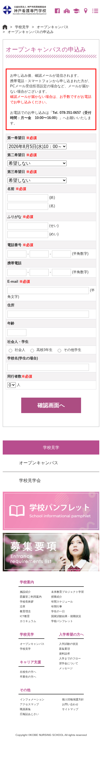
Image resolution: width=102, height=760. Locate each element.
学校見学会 (30, 480)
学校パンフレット (62, 621)
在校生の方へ (67, 10)
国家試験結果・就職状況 (66, 616)
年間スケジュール (62, 601)
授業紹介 (56, 596)
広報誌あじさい (29, 714)
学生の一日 (58, 611)
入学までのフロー (70, 658)
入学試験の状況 (68, 643)
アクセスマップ (86, 10)
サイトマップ (70, 709)
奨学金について (68, 663)
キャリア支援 (30, 662)
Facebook (57, 10)
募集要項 (64, 648)
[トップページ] (5, 26)
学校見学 (22, 27)
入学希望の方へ (71, 634)
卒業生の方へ (76, 10)
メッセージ (66, 668)
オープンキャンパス (53, 27)
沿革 (22, 606)
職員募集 (25, 709)
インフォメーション (32, 699)
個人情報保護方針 (73, 699)
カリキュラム (28, 621)
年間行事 (56, 606)
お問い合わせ (70, 704)
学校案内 (27, 582)
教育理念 (25, 611)
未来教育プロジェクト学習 (67, 591)
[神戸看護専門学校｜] (24, 7)
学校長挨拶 (26, 601)
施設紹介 (25, 591)
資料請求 (64, 653)
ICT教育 (25, 616)
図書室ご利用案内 (31, 596)
